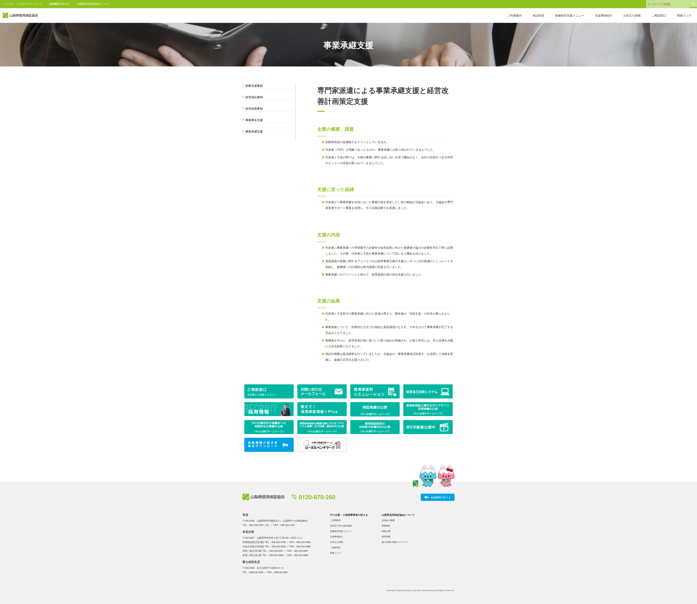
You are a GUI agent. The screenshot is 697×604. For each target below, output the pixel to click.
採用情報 (386, 536)
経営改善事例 (254, 108)
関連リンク (684, 15)
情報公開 (386, 530)
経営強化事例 (254, 97)
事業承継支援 (254, 131)
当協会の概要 (388, 520)
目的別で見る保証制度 (341, 525)
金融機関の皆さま (59, 3)
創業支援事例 (254, 86)
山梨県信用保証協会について (93, 3)
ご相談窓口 (659, 15)
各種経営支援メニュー (569, 15)
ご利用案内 (514, 15)
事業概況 (386, 525)
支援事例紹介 (603, 15)
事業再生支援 (254, 120)
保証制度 (538, 15)
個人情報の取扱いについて (395, 541)
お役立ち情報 (632, 15)
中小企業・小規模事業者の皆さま (23, 3)
